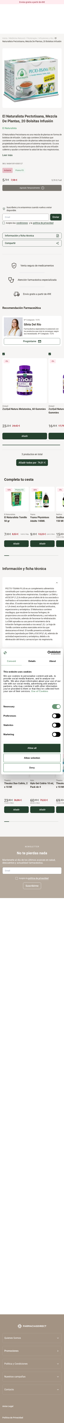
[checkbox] (3, 223)
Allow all (32, 748)
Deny (32, 767)
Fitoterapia (32, 38)
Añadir (25, 436)
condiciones (22, 223)
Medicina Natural (17, 38)
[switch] (56, 715)
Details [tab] (32, 661)
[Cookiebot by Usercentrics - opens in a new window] (48, 653)
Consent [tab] (11, 661)
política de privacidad (43, 223)
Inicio (4, 38)
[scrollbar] (31, 445)
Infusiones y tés (46, 38)
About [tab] (52, 661)
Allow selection (32, 758)
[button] (32, 1351)
